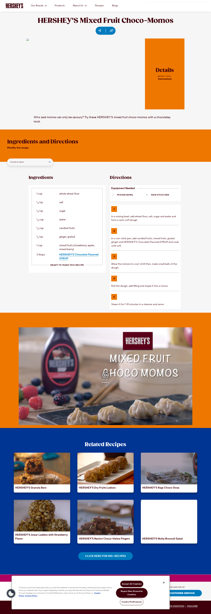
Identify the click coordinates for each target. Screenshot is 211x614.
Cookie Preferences (132, 602)
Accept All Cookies (132, 584)
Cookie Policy (31, 596)
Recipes (99, 5)
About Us (78, 5)
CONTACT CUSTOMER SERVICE (176, 593)
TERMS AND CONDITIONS (173, 606)
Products (60, 5)
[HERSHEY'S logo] (14, 5)
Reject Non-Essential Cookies (132, 593)
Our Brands (37, 5)
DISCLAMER (192, 606)
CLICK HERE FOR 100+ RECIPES (105, 556)
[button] (11, 593)
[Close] (164, 582)
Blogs (115, 5)
